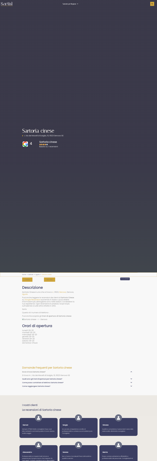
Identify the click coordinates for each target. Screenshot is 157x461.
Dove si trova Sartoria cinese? (34, 372)
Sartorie (30, 274)
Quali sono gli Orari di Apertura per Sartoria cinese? (42, 379)
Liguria (37, 274)
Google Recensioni (32, 299)
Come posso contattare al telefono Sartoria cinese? (43, 382)
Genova (62, 292)
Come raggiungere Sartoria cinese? (36, 386)
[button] (27, 280)
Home (24, 274)
